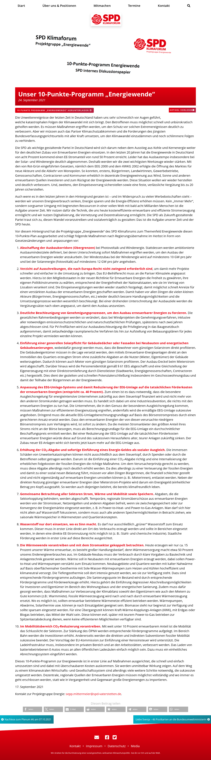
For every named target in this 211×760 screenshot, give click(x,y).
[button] (32, 709)
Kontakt (164, 6)
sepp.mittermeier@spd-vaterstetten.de (93, 694)
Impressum (94, 746)
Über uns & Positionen (59, 6)
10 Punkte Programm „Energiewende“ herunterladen (53, 110)
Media (135, 746)
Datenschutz (117, 746)
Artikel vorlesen (181, 110)
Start (21, 6)
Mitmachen (102, 6)
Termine (134, 6)
